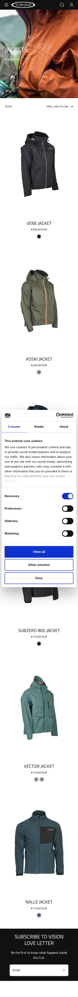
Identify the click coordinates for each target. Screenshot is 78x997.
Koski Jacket (39, 359)
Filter (8, 106)
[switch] (67, 508)
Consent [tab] (14, 426)
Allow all (39, 551)
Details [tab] (39, 426)
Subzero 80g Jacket (39, 630)
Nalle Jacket (39, 901)
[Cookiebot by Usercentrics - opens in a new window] (56, 415)
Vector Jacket (39, 766)
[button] (6, 5)
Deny (39, 578)
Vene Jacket (39, 223)
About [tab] (64, 426)
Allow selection (39, 564)
